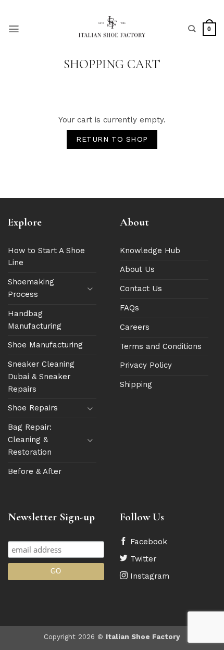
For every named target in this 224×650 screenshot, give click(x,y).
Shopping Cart (112, 64)
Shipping (136, 384)
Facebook (147, 541)
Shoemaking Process (31, 288)
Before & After (34, 471)
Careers (135, 327)
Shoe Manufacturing (45, 344)
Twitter (142, 559)
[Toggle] (90, 289)
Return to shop (111, 139)
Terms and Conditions (161, 346)
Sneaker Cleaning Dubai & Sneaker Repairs (41, 376)
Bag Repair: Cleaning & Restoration (30, 439)
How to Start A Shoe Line (46, 257)
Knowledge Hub (150, 250)
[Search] (191, 29)
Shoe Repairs (33, 408)
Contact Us (141, 288)
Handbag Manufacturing (34, 320)
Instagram (148, 576)
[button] (14, 29)
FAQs (129, 307)
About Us (137, 269)
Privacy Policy (146, 365)
